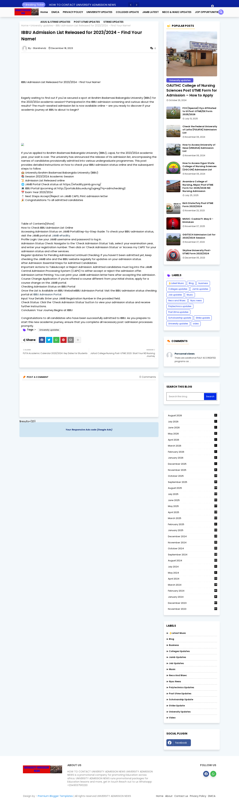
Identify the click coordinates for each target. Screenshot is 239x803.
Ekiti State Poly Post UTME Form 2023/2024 (197, 205)
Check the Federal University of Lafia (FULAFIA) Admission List (199, 129)
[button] (130, 5)
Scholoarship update (179, 317)
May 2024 (192, 572)
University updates (49, 329)
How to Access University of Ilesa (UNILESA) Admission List (198, 148)
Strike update (203, 317)
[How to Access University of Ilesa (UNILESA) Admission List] (173, 149)
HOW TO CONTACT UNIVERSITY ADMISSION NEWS (82, 5)
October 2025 (192, 476)
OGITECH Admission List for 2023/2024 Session (199, 236)
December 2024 (192, 536)
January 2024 (192, 597)
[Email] (71, 340)
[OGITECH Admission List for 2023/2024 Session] (173, 239)
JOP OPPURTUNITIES (207, 12)
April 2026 (192, 439)
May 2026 (192, 433)
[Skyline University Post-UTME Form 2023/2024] (173, 255)
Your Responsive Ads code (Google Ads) (89, 429)
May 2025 (192, 506)
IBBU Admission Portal (47, 294)
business (203, 283)
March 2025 (192, 518)
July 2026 (192, 421)
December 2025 (192, 464)
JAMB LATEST (150, 12)
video (196, 323)
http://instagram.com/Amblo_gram (205, 743)
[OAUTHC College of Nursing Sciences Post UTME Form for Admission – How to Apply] (191, 53)
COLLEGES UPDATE (127, 12)
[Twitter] (49, 340)
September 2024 (192, 554)
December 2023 (192, 603)
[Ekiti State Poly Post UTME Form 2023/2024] (173, 208)
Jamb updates (200, 288)
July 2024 (192, 566)
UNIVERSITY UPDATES (99, 12)
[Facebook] (42, 340)
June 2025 (192, 500)
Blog (191, 283)
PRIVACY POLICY (73, 12)
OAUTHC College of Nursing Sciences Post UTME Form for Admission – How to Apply (191, 90)
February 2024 (192, 591)
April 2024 (192, 578)
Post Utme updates (178, 312)
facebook (181, 742)
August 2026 (192, 415)
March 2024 (192, 585)
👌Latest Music (176, 283)
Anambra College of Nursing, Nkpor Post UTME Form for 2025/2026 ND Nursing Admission (197, 186)
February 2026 (192, 451)
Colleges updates (177, 288)
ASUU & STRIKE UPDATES (55, 22)
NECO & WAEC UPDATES (176, 12)
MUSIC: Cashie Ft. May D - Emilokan (197, 220)
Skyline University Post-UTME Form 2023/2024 (196, 252)
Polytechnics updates (179, 306)
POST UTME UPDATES (87, 22)
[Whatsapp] (56, 340)
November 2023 (192, 609)
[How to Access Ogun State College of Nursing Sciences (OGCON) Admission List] (173, 168)
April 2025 (192, 512)
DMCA (55, 12)
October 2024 (192, 548)
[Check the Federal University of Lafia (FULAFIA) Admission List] (173, 131)
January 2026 (192, 457)
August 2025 (192, 488)
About (169, 796)
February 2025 (192, 524)
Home (44, 12)
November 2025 (192, 470)
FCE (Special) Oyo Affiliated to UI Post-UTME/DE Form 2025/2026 (199, 111)
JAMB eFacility (61, 235)
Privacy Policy (198, 796)
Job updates (175, 294)
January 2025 (192, 530)
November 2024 (192, 542)
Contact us (181, 796)
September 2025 (192, 482)
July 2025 (192, 494)
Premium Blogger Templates (55, 796)
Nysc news (196, 300)
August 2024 (192, 560)
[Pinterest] (63, 340)
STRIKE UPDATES (113, 22)
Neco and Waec (177, 300)
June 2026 (192, 427)
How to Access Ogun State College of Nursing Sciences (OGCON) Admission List (199, 166)
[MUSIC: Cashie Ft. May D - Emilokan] (173, 223)
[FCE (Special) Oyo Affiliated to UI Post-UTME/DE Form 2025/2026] (173, 113)
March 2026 (192, 445)
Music (190, 294)
